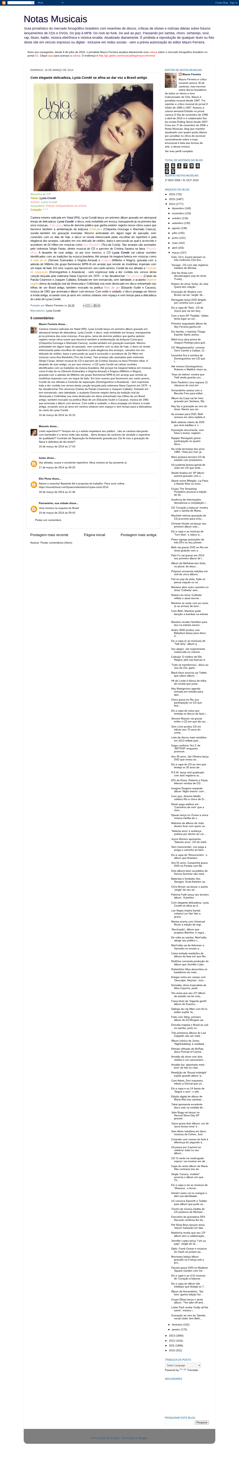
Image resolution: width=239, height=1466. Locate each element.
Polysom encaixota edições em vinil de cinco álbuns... (189, 573)
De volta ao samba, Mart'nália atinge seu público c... (189, 939)
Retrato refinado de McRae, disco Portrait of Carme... (187, 1050)
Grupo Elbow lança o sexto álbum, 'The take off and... (188, 1301)
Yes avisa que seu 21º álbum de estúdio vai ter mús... (188, 994)
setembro (178, 223)
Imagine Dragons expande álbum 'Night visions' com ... (189, 790)
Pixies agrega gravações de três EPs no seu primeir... (187, 541)
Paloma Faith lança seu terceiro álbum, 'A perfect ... (190, 896)
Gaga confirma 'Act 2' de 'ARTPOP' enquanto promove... (185, 748)
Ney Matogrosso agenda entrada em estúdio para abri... (187, 691)
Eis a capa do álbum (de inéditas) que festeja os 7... (188, 1285)
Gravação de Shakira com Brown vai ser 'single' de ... (188, 293)
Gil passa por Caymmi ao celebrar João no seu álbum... (186, 1150)
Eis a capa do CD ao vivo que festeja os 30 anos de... (188, 766)
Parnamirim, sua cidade (54, 503)
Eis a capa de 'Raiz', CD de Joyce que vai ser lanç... (187, 309)
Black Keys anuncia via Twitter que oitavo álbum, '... (189, 674)
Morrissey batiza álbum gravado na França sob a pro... (187, 1259)
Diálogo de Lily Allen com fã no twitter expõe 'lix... (189, 1010)
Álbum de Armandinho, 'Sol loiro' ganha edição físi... (187, 1293)
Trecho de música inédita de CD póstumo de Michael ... (188, 1210)
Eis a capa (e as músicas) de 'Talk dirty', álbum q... (188, 642)
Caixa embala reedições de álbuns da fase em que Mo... (189, 955)
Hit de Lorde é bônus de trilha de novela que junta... (188, 682)
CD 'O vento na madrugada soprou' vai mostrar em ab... (189, 1160)
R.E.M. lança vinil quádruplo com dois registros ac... (187, 774)
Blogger (143, 1438)
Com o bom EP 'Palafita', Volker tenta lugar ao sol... (190, 317)
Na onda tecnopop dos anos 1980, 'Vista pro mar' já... (188, 450)
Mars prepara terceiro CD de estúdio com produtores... (188, 458)
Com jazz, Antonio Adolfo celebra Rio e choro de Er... (188, 798)
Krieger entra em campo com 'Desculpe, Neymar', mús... (188, 979)
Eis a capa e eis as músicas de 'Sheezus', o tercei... (189, 1186)
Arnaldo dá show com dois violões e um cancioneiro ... (188, 1058)
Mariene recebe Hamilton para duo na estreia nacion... (189, 623)
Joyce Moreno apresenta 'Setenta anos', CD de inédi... (189, 840)
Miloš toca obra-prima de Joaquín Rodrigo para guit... (189, 341)
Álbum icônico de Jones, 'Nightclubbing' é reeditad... (188, 1042)
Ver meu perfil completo (179, 151)
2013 (172, 1335)
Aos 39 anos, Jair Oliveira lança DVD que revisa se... (190, 758)
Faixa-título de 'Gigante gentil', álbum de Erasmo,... (189, 1003)
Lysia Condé (53, 310)
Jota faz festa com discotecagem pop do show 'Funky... (188, 275)
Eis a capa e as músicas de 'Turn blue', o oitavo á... (187, 533)
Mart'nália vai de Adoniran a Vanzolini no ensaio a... (187, 947)
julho (175, 233)
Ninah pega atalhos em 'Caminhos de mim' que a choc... (187, 807)
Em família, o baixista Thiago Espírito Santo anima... (188, 333)
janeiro (176, 1329)
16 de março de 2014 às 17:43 (57, 446)
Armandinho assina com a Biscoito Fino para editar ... (188, 392)
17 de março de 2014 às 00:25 (57, 467)
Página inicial (94, 535)
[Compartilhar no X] (92, 305)
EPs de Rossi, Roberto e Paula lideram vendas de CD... (189, 782)
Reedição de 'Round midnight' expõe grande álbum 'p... (189, 1074)
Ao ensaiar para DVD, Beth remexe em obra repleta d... (189, 416)
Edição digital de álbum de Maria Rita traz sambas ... (187, 1098)
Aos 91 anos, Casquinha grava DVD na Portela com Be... (189, 864)
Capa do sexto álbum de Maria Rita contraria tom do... (189, 1168)
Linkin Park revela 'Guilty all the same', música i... (189, 1309)
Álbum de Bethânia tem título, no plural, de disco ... (188, 565)
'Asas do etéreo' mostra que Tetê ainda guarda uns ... (187, 376)
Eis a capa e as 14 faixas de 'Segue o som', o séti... (187, 1090)
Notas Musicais (55, 19)
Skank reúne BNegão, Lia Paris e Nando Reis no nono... (189, 482)
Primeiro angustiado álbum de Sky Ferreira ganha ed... (189, 325)
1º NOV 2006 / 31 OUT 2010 (182, 180)
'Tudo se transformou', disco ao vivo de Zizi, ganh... (189, 666)
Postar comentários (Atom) (56, 542)
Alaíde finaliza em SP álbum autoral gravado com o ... (187, 474)
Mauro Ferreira (48, 324)
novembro (178, 213)
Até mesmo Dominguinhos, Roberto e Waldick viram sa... (190, 368)
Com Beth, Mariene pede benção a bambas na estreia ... (189, 614)
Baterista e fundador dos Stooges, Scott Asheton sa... (189, 880)
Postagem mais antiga (138, 535)
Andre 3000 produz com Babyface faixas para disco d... (188, 633)
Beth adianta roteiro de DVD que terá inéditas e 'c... (187, 424)
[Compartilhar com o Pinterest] (99, 305)
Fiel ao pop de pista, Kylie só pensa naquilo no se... (188, 581)
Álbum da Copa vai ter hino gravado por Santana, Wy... (188, 400)
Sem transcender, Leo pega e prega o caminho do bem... (188, 848)
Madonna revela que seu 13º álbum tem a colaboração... (188, 1234)
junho (175, 238)
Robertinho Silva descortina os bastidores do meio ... (189, 971)
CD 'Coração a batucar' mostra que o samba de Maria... (189, 509)
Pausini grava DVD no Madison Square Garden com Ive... (189, 1269)
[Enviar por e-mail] (84, 305)
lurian (42, 458)
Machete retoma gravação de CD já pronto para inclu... (188, 517)
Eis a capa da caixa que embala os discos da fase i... (189, 712)
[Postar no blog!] (88, 305)
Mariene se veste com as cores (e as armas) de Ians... (189, 605)
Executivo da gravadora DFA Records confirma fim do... (188, 1218)
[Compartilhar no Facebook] (95, 305)
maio (175, 243)
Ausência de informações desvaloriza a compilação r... (189, 501)
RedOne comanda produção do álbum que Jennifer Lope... (190, 963)
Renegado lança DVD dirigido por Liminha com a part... (188, 301)
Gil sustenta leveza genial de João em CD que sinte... (188, 466)
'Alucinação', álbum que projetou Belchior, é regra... (188, 931)
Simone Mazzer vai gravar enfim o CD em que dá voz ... (190, 720)
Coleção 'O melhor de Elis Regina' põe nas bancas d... (189, 658)
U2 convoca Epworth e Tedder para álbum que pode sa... (189, 1202)
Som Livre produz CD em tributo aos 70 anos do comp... (186, 729)
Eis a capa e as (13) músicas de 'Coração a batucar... (188, 1277)
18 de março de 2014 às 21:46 (57, 492)
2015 (172, 199)
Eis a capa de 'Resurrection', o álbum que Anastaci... (189, 856)
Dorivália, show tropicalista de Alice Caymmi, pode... (188, 987)
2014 (172, 204)
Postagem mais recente (49, 535)
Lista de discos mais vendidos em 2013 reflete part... (189, 739)
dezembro (178, 208)
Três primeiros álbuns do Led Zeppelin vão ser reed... (188, 1034)
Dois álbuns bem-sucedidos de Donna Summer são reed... (189, 872)
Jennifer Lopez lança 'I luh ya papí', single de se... (188, 1242)
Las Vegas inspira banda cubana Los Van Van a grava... (186, 913)
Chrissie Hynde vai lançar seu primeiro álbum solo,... (188, 525)
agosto (176, 228)
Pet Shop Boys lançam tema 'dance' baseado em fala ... (188, 1226)
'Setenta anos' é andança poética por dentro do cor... (188, 832)
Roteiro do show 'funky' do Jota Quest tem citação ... (189, 285)
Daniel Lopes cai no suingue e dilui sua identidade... (189, 1194)
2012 (172, 1340)
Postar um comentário (48, 520)
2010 (172, 1350)
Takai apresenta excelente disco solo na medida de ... (188, 1106)
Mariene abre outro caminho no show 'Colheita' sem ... (190, 589)
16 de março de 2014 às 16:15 (57, 415)
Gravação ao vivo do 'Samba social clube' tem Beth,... (188, 1317)
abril (175, 247)
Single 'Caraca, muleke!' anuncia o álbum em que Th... (187, 1177)
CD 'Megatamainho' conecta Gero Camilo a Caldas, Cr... (189, 349)
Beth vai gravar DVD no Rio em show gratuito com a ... (189, 549)
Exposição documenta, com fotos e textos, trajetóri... (187, 431)
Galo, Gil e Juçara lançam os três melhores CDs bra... (188, 258)
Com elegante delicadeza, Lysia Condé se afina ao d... (190, 904)
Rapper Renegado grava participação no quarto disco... (186, 441)
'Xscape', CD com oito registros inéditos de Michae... (189, 266)
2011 (172, 1345)
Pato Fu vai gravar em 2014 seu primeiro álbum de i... (187, 557)
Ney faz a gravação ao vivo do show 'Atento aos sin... (189, 408)
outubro (177, 218)
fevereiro (177, 1324)
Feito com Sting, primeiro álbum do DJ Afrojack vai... (188, 1018)
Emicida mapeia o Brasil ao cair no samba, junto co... (189, 1026)
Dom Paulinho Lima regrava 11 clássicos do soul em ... (189, 384)
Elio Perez (45, 478)
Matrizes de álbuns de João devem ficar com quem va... (189, 825)
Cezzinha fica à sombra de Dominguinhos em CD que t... (188, 358)
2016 (172, 194)
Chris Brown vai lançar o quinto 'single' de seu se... (189, 888)
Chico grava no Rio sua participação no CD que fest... (186, 702)
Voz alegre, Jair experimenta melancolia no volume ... (188, 650)
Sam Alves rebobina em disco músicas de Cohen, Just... (188, 1133)
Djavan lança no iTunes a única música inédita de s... (189, 817)
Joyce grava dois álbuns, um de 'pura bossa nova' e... (190, 1125)
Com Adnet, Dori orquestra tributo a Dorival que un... (187, 1082)
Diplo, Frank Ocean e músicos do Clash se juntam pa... (189, 1250)
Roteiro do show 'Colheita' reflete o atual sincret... (186, 596)
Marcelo (44, 426)
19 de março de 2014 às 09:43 (57, 512)
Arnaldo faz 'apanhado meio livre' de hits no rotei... (187, 1066)
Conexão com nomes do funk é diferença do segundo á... (189, 1141)
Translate (192, 1370)
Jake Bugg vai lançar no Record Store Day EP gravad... (185, 1115)
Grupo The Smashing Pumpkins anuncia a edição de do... (189, 491)
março (176, 252)
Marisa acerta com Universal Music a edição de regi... (188, 923)
